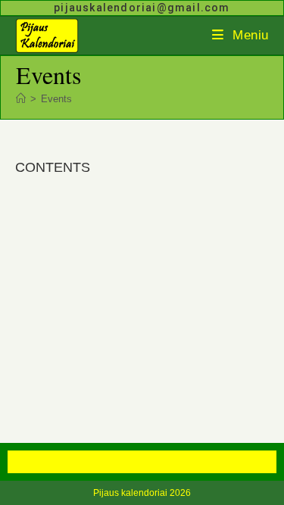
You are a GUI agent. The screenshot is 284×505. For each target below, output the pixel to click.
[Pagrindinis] (21, 98)
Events (56, 98)
